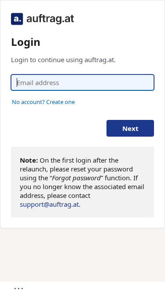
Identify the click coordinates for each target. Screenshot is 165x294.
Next (130, 128)
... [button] (19, 286)
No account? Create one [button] (43, 102)
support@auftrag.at (49, 204)
